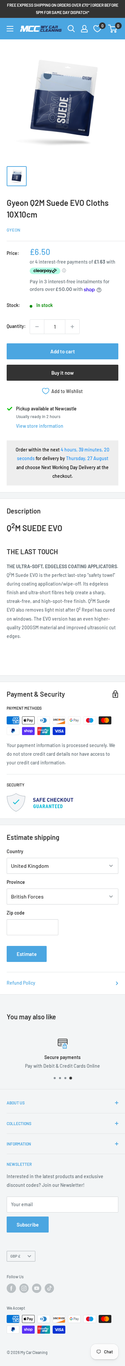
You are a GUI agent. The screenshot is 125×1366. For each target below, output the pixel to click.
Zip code (16, 913)
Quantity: (16, 326)
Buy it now (62, 373)
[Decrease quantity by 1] (37, 327)
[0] (113, 29)
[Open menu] (10, 28)
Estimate (27, 954)
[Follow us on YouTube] (36, 1288)
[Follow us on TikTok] (49, 1288)
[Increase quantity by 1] (72, 327)
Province (16, 882)
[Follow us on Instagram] (24, 1288)
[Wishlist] (97, 28)
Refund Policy (21, 983)
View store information (39, 426)
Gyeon (13, 230)
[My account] (84, 28)
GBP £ (15, 1256)
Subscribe (28, 1225)
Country (15, 851)
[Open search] (71, 28)
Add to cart (62, 351)
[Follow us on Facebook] (11, 1288)
